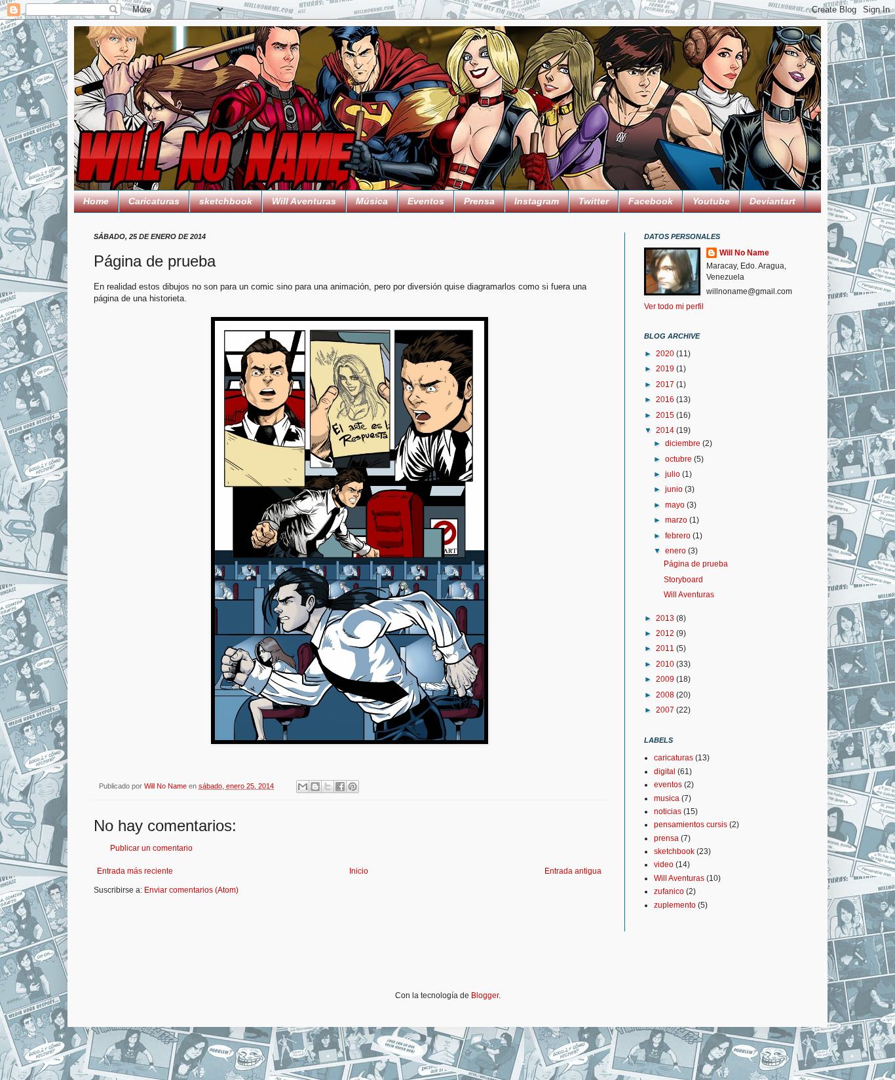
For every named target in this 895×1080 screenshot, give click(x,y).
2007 (666, 710)
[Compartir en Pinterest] (352, 786)
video (664, 864)
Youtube (711, 201)
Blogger (485, 995)
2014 (666, 430)
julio (673, 474)
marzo (677, 520)
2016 (666, 399)
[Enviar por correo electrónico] (302, 786)
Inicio (358, 871)
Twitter (594, 201)
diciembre (683, 443)
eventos (668, 784)
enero (676, 550)
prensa (666, 838)
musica (666, 798)
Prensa (479, 201)
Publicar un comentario (151, 848)
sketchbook (225, 201)
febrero (679, 535)
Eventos (426, 201)
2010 (666, 664)
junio (675, 489)
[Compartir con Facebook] (340, 786)
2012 (666, 633)
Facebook (650, 201)
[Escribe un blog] (315, 786)
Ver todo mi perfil (674, 306)
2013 (666, 618)
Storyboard (683, 579)
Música (372, 201)
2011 (666, 648)
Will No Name (744, 252)
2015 (666, 415)
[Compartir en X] (327, 786)
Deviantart (772, 201)
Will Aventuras (304, 201)
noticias (667, 811)
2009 (666, 679)
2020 (666, 353)
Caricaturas (154, 201)
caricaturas (673, 757)
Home (96, 201)
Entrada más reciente (135, 871)
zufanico (669, 891)
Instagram (536, 201)
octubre (679, 459)
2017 (666, 384)
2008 (666, 694)
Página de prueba (696, 563)
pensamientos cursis (690, 824)
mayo (676, 505)
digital (665, 771)
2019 (666, 368)
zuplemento (675, 905)
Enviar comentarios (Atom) (191, 890)
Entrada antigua (572, 871)
